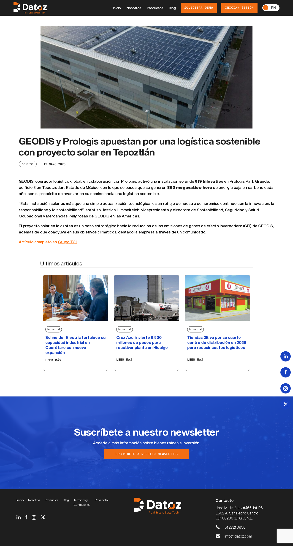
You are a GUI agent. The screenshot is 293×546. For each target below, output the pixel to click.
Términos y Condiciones (81, 502)
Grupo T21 (67, 241)
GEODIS (26, 181)
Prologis (128, 181)
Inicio (117, 8)
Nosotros (134, 8)
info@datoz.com (238, 536)
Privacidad (102, 500)
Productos (155, 8)
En (273, 7)
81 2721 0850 (235, 527)
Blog (172, 8)
